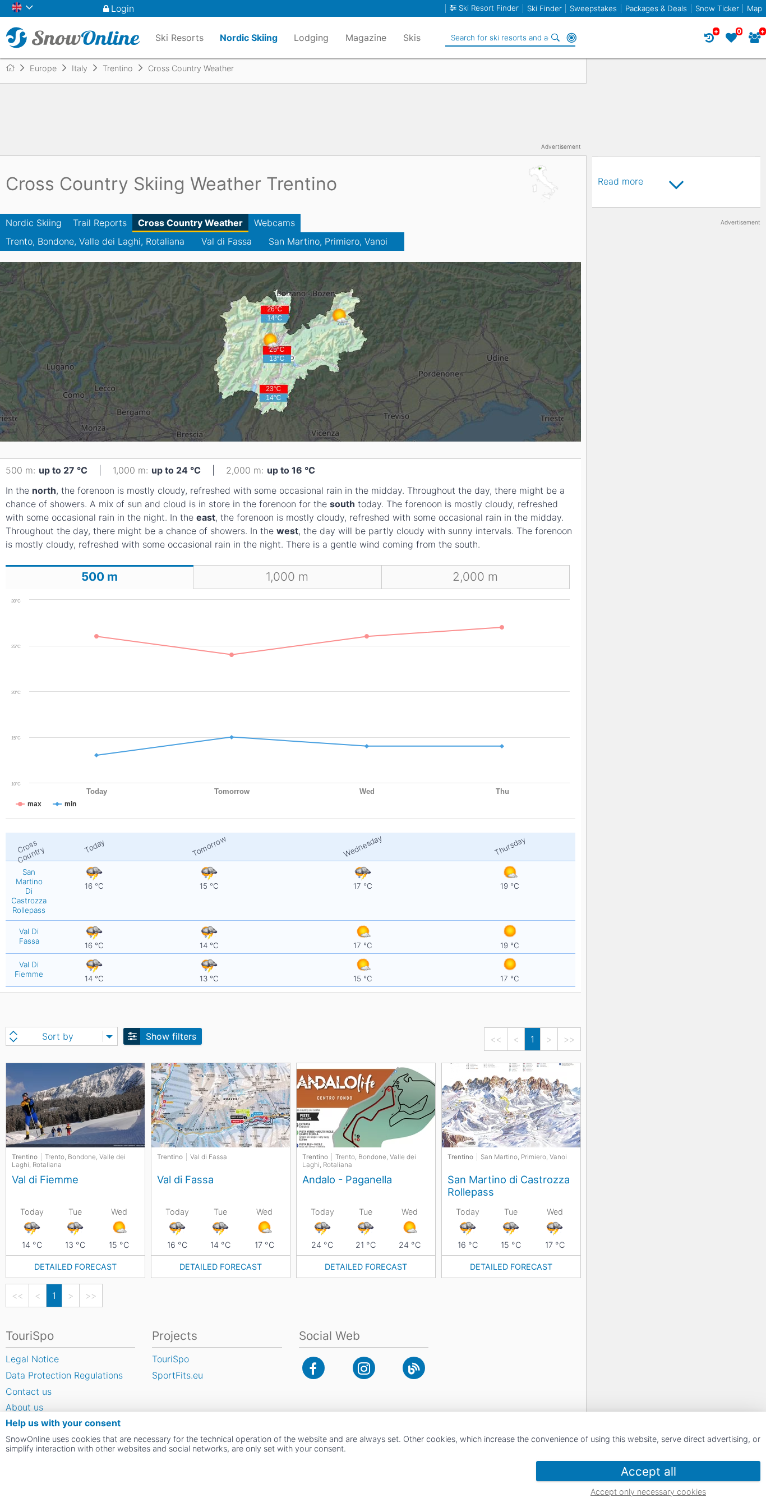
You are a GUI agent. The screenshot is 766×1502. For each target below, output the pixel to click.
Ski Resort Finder (489, 8)
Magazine (365, 37)
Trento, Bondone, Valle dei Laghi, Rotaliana (95, 241)
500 (99, 576)
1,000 (287, 576)
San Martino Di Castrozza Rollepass (29, 891)
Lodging (311, 37)
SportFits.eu (177, 1375)
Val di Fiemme (45, 1179)
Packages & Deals (656, 8)
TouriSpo (170, 1359)
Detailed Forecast (75, 1266)
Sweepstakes (593, 8)
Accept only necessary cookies (648, 1491)
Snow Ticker (717, 8)
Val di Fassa (226, 241)
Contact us (29, 1391)
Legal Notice (32, 1359)
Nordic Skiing (34, 222)
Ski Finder (544, 8)
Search (555, 37)
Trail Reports (100, 222)
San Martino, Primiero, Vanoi (328, 241)
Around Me (571, 37)
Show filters (171, 1036)
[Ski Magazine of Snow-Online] (414, 1368)
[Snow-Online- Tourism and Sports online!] (15, 68)
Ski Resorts (179, 37)
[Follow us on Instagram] (364, 1368)
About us (24, 1407)
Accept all (648, 1471)
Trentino (25, 1157)
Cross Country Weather (190, 222)
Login (122, 8)
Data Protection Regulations (64, 1375)
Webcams (274, 222)
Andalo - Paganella (347, 1179)
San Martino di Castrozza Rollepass (508, 1185)
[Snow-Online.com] (73, 37)
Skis (412, 37)
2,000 (475, 576)
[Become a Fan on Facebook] (313, 1368)
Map (754, 8)
